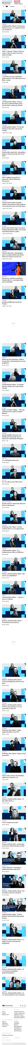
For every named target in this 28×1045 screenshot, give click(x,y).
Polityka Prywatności (19, 1011)
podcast (3, 595)
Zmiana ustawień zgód (19, 1013)
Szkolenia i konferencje (7, 1035)
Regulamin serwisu (18, 1014)
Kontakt (4, 1013)
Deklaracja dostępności (19, 1017)
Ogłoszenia (4, 1023)
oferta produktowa (6, 1040)
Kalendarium (17, 1037)
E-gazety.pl (16, 1023)
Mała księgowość (18, 1026)
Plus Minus (4, 24)
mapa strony (5, 1037)
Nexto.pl (16, 1024)
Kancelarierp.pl (17, 1027)
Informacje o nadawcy (19, 1016)
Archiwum (4, 1026)
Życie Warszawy (18, 1030)
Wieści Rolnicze (17, 1029)
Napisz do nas (5, 1014)
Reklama (4, 1021)
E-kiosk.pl (16, 1021)
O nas (3, 1011)
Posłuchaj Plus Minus (6, 501)
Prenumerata (5, 1024)
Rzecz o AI (4, 458)
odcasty (12, 6)
